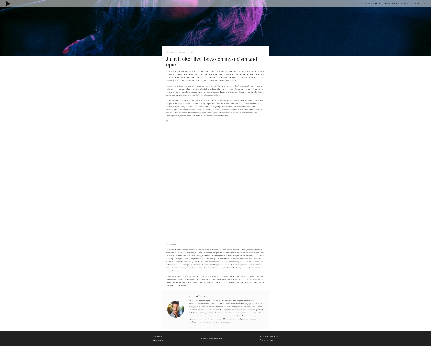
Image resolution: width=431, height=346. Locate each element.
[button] (424, 3)
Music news (357, 3)
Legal (154, 336)
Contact (417, 3)
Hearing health (391, 3)
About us (405, 3)
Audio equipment (373, 3)
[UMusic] (8, 3)
